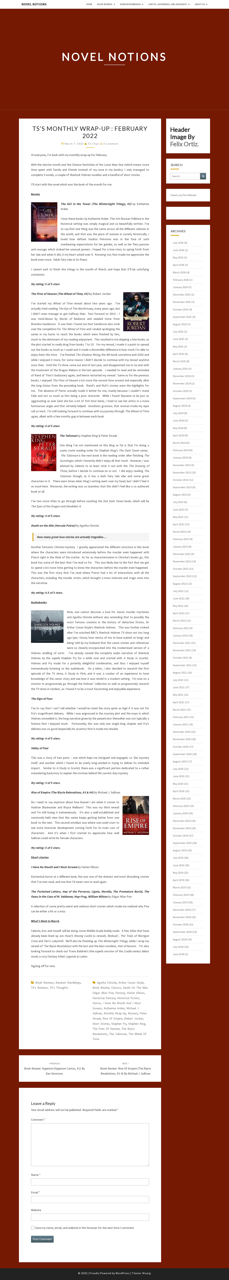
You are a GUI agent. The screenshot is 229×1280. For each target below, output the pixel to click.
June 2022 (178, 598)
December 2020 (181, 731)
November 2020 (182, 739)
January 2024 (180, 457)
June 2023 (178, 509)
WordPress (123, 1273)
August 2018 (180, 939)
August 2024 (180, 405)
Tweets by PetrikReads (183, 195)
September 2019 (182, 843)
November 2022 (182, 561)
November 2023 (182, 472)
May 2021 (178, 694)
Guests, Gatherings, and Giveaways (168, 4)
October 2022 (180, 568)
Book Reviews (104, 4)
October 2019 (180, 835)
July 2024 (178, 413)
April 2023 (178, 524)
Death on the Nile (135, 988)
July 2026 (178, 242)
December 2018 (181, 909)
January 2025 (180, 368)
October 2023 (180, 480)
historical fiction (128, 998)
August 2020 (180, 761)
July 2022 (178, 591)
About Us (200, 4)
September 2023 (182, 487)
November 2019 (182, 828)
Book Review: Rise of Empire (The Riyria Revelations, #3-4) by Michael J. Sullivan (125, 1068)
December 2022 (181, 554)
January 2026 (180, 287)
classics (116, 988)
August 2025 (180, 324)
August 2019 (180, 850)
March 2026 (179, 272)
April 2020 (178, 791)
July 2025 (178, 331)
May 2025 (178, 346)
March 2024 (179, 442)
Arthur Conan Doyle (131, 982)
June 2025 (178, 339)
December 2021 (181, 643)
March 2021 (179, 709)
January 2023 (180, 546)
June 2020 (178, 776)
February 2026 (181, 279)
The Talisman (118, 1034)
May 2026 (178, 257)
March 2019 (179, 887)
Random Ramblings (130, 4)
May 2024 (178, 428)
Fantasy (120, 993)
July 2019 (178, 857)
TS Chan (93, 143)
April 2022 (178, 613)
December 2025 (181, 294)
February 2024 (181, 450)
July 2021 (178, 680)
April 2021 (178, 702)
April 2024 (178, 435)
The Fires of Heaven (106, 1029)
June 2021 (178, 687)
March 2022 (179, 620)
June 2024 (178, 420)
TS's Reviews (39, 988)
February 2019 (181, 894)
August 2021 (180, 672)
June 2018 (178, 954)
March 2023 (179, 531)
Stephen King (136, 1024)
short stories (101, 1024)
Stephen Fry (118, 1024)
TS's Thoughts (59, 988)
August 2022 (180, 583)
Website (36, 1210)
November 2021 (182, 650)
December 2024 (181, 376)
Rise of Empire (112, 1018)
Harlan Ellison (135, 993)
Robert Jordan (133, 1018)
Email (35, 1192)
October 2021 (180, 657)
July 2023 (178, 502)
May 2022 (178, 605)
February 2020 (181, 806)
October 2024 (180, 391)
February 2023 (181, 539)
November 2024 (182, 383)
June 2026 (178, 250)
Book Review (101, 988)
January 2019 (180, 902)
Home (89, 4)
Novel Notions (34, 4)
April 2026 (178, 264)
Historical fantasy (104, 998)
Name (36, 1175)
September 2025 (182, 316)
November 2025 (182, 302)
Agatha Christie (107, 982)
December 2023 (181, 465)
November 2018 (182, 917)
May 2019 (178, 872)
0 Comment (111, 143)
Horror (97, 1003)
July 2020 (178, 768)
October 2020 (180, 746)
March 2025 (179, 361)
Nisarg (146, 1273)
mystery (133, 1013)
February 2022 (181, 628)
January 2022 (180, 635)
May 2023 (178, 517)
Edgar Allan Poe (103, 993)
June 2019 (178, 865)
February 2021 (181, 717)
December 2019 (181, 820)
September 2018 (182, 932)
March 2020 (179, 798)
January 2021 (180, 724)
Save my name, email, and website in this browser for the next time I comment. (84, 1228)
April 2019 (178, 880)
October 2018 (180, 924)
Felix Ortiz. (184, 144)
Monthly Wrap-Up (115, 1013)
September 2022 (182, 576)
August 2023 (180, 494)
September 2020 (182, 754)
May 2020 (178, 783)
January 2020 (180, 813)
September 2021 (182, 665)
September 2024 (182, 398)
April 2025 (178, 354)
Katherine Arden (114, 1008)
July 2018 (178, 946)
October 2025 (180, 309)
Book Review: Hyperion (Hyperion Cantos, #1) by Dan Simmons (54, 1068)
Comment (38, 1120)
